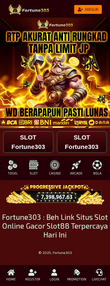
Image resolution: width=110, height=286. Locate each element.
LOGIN (54, 279)
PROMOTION (76, 279)
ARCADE (76, 173)
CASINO (55, 173)
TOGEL (13, 173)
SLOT (34, 173)
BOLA (97, 173)
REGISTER (32, 279)
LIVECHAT (99, 279)
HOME (11, 279)
